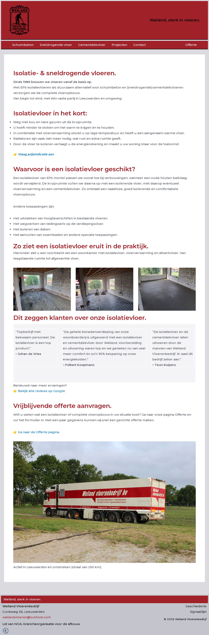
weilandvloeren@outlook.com (26, 617)
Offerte (191, 45)
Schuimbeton (23, 45)
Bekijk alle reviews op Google (41, 391)
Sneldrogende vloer (56, 45)
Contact (139, 45)
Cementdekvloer (92, 45)
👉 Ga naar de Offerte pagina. (36, 432)
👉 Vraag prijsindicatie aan (33, 154)
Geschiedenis (196, 606)
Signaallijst (198, 612)
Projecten (119, 45)
